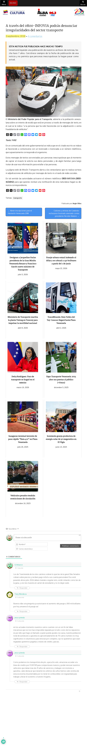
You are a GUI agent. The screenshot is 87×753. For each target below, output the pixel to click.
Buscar (83, 4)
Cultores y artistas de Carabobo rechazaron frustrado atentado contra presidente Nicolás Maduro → (64, 213)
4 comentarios (35, 36)
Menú (4, 4)
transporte (17, 198)
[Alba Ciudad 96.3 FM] (43, 12)
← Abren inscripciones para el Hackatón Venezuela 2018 (20, 212)
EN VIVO (13, 3)
